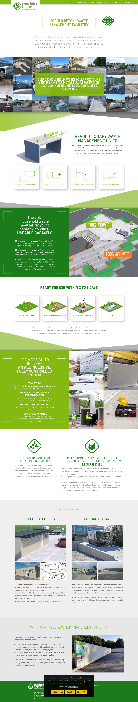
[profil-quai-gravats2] (110, 571)
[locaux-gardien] (53, 571)
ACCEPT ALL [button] (58, 692)
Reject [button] (70, 692)
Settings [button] (81, 692)
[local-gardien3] (40, 543)
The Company (116, 2)
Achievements (102, 2)
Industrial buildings (85, 2)
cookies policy (73, 687)
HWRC (72, 2)
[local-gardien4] (27, 571)
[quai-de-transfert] (84, 571)
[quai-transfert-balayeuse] (97, 543)
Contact (127, 2)
